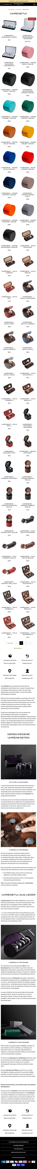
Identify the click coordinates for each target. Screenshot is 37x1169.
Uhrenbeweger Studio (20, 1157)
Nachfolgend (17, 648)
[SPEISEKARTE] (1, 4)
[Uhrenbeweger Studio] (18, 4)
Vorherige (10, 643)
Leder (2, 912)
